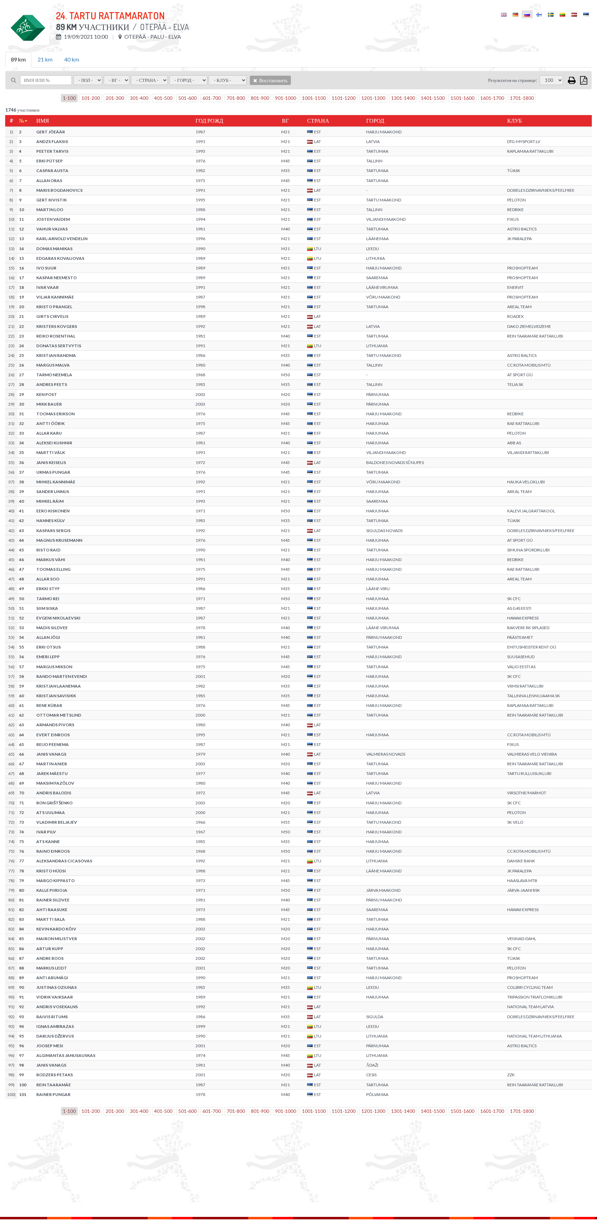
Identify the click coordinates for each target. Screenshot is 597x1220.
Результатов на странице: (512, 80)
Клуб (514, 120)
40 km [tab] (71, 59)
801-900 (260, 98)
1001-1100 (314, 98)
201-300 (115, 98)
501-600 (187, 98)
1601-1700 (492, 98)
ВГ (285, 120)
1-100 (69, 98)
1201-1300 (373, 98)
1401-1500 (433, 98)
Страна (318, 120)
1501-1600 (462, 98)
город (375, 120)
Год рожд (209, 120)
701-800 (236, 98)
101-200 (91, 98)
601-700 (211, 98)
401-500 (163, 98)
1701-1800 (522, 98)
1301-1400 (403, 98)
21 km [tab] (45, 59)
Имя (42, 120)
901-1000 (285, 98)
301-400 (139, 98)
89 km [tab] (18, 59)
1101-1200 (344, 98)
